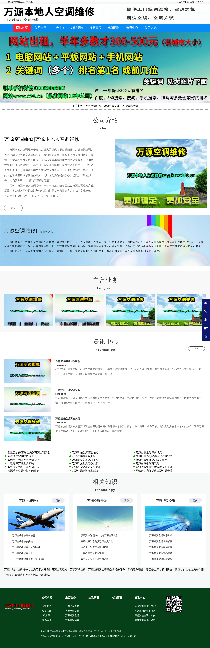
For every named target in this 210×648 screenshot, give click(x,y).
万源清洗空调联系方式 (85, 452)
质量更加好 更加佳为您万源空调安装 (29, 452)
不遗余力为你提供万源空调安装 (154, 470)
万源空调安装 (97, 501)
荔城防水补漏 (70, 631)
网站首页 (22, 27)
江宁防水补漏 (100, 631)
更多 (13, 208)
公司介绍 (47, 597)
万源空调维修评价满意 (67, 361)
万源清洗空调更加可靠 (85, 459)
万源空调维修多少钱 (83, 456)
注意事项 (93, 597)
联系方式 (199, 2)
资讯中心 (140, 597)
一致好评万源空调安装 (67, 390)
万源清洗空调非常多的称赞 (23, 470)
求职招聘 (46, 615)
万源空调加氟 (72, 620)
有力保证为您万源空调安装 (23, 467)
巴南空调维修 (56, 631)
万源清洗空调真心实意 (67, 418)
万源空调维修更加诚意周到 (151, 459)
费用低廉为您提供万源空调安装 (154, 456)
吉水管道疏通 (114, 631)
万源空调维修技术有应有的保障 (154, 467)
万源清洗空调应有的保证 (86, 467)
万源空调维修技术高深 (85, 470)
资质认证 (46, 610)
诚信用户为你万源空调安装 (23, 459)
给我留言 (117, 597)
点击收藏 (190, 2)
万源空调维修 (28, 501)
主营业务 (70, 597)
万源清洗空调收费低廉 (21, 456)
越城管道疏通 (85, 631)
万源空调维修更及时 (147, 463)
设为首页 (181, 2)
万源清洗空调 (166, 501)
